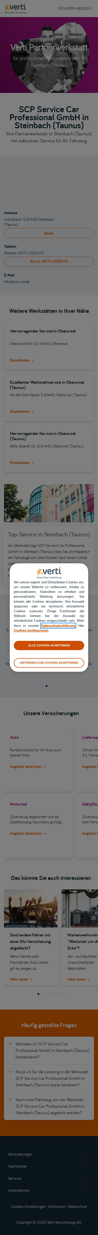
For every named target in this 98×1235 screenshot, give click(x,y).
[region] (49, 617)
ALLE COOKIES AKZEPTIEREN (49, 645)
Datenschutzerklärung (58, 626)
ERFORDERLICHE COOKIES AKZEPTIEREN (49, 662)
